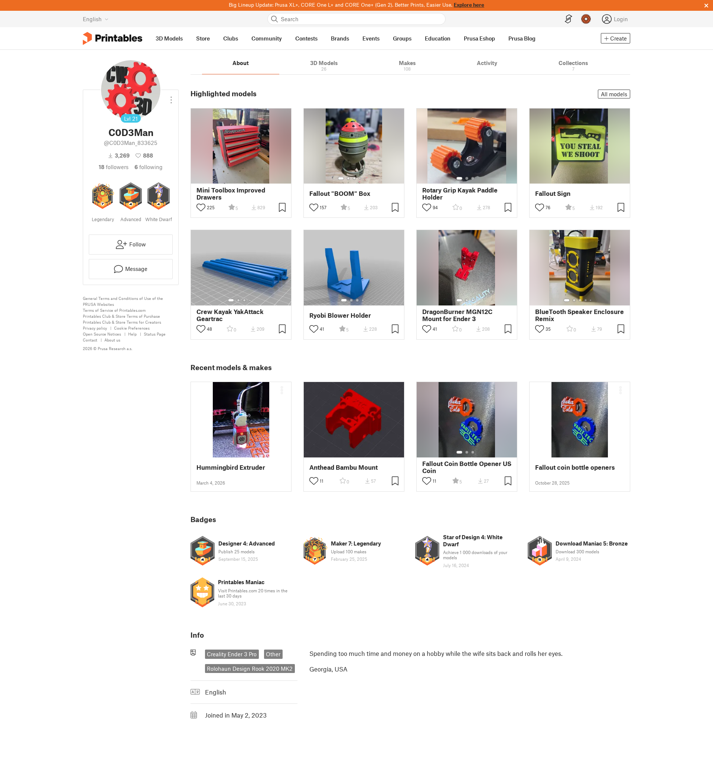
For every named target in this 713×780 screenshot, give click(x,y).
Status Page (155, 333)
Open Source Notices (102, 333)
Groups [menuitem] (402, 38)
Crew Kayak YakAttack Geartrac (230, 315)
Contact (90, 339)
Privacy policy (95, 328)
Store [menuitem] (203, 38)
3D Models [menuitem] (169, 38)
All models (614, 94)
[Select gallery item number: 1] (341, 178)
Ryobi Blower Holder (340, 315)
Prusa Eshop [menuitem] (479, 38)
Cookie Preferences (132, 328)
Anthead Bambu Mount (343, 467)
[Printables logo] (112, 38)
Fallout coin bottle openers (575, 467)
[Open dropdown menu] (171, 97)
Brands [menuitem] (340, 38)
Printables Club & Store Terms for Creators (122, 322)
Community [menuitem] (266, 38)
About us (112, 339)
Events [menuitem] (371, 38)
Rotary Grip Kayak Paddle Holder (460, 194)
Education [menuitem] (437, 38)
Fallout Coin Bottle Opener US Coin (466, 467)
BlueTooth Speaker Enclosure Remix (579, 315)
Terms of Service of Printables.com (114, 310)
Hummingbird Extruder (230, 467)
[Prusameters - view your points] (586, 19)
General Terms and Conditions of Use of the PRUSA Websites (123, 301)
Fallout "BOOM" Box (339, 193)
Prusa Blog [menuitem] (521, 38)
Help (132, 333)
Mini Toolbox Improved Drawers (230, 194)
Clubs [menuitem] (230, 38)
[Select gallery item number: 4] (360, 178)
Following (148, 167)
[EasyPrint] (568, 19)
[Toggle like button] (200, 207)
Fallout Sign (552, 193)
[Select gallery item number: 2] (348, 178)
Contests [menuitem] (306, 38)
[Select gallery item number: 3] (354, 178)
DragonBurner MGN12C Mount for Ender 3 (457, 315)
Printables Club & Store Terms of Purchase (121, 316)
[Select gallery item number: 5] (365, 178)
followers (113, 167)
